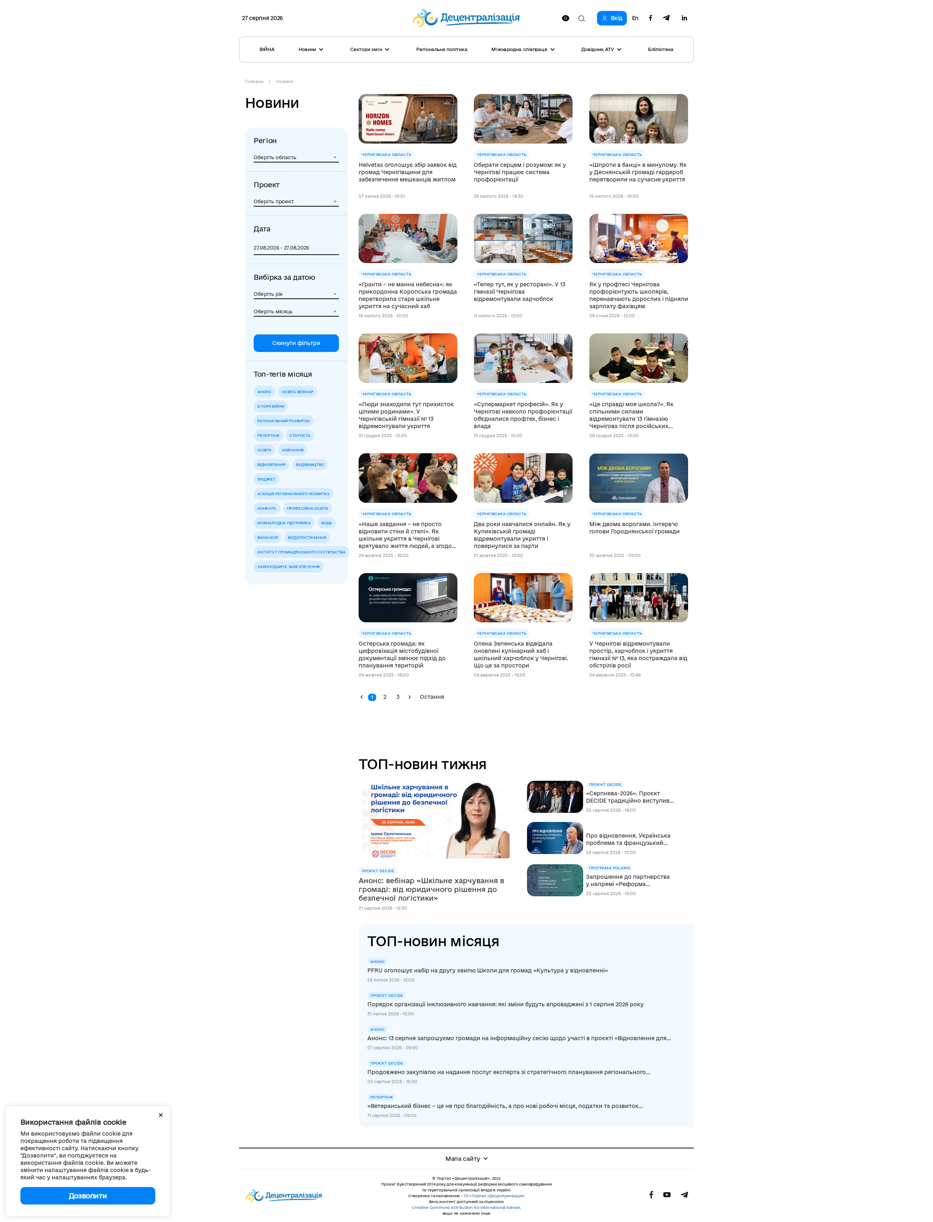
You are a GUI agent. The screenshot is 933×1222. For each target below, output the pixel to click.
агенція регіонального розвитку (293, 493)
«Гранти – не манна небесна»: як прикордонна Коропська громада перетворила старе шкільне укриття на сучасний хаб (408, 295)
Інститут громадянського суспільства (301, 552)
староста (299, 435)
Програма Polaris (609, 868)
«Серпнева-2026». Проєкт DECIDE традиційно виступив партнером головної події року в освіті (628, 797)
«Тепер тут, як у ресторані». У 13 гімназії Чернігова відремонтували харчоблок (519, 291)
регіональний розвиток (283, 421)
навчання (293, 450)
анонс (264, 391)
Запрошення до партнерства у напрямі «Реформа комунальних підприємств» (628, 881)
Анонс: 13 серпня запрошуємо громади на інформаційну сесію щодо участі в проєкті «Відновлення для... (519, 1038)
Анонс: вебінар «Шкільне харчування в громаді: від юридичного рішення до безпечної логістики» (431, 889)
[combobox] (296, 157)
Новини (284, 81)
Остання (432, 697)
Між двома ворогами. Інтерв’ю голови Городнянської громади (634, 527)
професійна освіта (308, 508)
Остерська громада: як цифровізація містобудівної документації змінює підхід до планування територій (402, 655)
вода (326, 523)
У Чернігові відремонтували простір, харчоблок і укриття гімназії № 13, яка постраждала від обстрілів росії (638, 655)
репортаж (268, 435)
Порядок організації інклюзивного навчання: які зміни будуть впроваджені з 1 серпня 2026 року (505, 1004)
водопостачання (307, 537)
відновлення (271, 464)
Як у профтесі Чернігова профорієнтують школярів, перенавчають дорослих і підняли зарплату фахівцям (638, 295)
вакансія (267, 537)
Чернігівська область (386, 154)
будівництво (310, 464)
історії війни (270, 406)
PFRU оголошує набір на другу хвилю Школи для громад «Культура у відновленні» (487, 970)
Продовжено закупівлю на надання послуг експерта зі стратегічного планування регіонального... (508, 1072)
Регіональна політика (441, 49)
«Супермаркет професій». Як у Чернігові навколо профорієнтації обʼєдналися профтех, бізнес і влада (523, 415)
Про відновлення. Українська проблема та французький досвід (628, 840)
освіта (264, 450)
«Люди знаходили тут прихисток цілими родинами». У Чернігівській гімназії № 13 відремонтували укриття (406, 415)
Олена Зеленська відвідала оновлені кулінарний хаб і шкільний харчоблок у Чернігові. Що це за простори (521, 655)
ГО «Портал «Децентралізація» (494, 1196)
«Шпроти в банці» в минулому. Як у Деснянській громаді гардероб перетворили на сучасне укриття (638, 172)
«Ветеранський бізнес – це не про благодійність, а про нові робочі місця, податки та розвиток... (505, 1106)
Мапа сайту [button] (462, 1158)
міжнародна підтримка (284, 523)
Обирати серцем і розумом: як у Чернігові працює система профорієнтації (520, 172)
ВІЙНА (266, 49)
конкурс (267, 508)
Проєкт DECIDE (378, 871)
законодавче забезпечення (288, 566)
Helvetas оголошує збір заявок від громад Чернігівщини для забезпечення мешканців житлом (408, 172)
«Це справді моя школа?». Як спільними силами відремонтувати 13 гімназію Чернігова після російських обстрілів (631, 415)
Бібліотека (661, 49)
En (635, 18)
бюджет (266, 479)
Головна (254, 81)
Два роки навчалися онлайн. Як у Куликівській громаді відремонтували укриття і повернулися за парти (522, 535)
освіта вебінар (297, 391)
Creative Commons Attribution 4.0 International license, (466, 1207)
